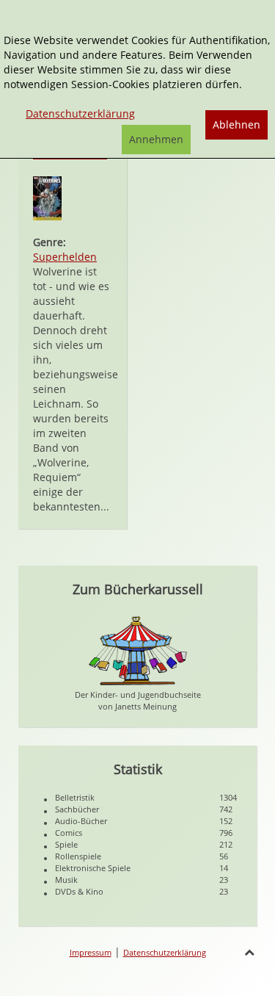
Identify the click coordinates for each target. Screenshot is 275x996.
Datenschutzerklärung (164, 952)
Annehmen (156, 139)
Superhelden (65, 257)
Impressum (90, 952)
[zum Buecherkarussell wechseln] (138, 650)
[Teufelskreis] (47, 197)
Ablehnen (236, 124)
